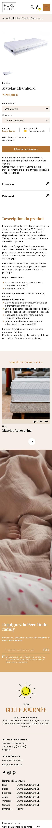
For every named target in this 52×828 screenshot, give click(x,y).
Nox (4, 426)
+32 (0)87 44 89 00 (12, 760)
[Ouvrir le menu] (46, 7)
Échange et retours (11, 823)
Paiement (8, 196)
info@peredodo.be (12, 764)
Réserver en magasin (26, 149)
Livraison (8, 184)
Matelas (16, 18)
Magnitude (8, 131)
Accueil (6, 18)
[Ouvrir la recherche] (32, 7)
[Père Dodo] (9, 7)
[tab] (26, 184)
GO (46, 649)
